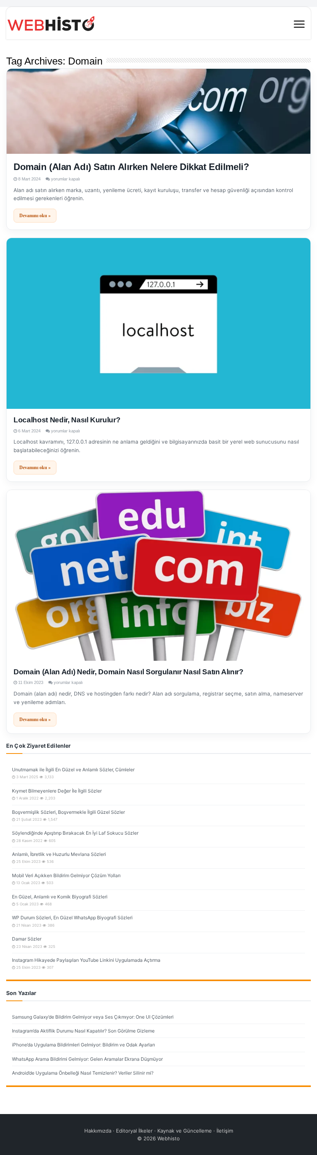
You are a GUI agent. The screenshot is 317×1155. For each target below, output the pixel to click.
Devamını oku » (35, 215)
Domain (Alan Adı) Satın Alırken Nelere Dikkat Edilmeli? (131, 167)
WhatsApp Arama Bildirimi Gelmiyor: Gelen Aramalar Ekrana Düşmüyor (87, 1059)
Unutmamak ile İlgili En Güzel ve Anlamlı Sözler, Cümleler (73, 769)
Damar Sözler (26, 939)
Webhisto (168, 1138)
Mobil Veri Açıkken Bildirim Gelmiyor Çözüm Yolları (66, 875)
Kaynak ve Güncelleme (184, 1131)
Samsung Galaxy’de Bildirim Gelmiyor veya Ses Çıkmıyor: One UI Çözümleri (93, 1017)
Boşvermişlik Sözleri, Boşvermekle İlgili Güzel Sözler (68, 812)
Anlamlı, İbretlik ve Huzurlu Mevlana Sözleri (59, 854)
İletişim (224, 1131)
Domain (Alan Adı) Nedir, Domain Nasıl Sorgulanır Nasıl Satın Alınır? (129, 672)
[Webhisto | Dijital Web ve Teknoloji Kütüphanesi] (158, 23)
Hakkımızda (97, 1131)
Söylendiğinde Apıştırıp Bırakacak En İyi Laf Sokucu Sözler (75, 833)
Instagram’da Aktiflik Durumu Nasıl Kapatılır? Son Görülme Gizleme (83, 1031)
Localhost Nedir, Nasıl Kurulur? (67, 420)
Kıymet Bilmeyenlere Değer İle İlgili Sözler (57, 791)
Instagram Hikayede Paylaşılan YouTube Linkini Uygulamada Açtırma (86, 960)
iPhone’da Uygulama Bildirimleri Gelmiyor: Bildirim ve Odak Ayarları (83, 1045)
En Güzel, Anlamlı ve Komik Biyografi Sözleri (59, 897)
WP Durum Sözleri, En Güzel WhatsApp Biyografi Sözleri (72, 917)
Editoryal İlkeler (134, 1131)
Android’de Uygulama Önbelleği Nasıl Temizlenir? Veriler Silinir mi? (82, 1073)
